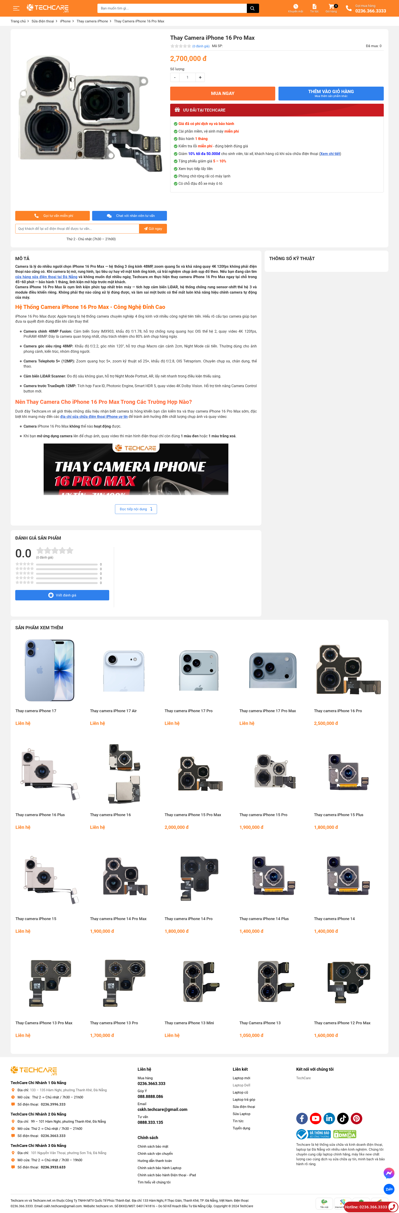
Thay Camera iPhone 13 (260, 1023)
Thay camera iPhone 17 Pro (189, 711)
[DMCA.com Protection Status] (344, 1134)
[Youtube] (315, 1118)
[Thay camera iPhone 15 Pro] (274, 774)
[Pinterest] (356, 1118)
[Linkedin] (329, 1118)
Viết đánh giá (66, 595)
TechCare (303, 1078)
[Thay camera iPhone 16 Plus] (50, 774)
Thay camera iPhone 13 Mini (189, 1023)
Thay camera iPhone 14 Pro (189, 919)
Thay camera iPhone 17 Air (113, 711)
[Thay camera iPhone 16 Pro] (349, 670)
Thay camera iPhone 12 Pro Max (342, 1023)
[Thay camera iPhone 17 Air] (125, 670)
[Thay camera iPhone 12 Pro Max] (349, 982)
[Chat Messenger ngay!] (389, 1173)
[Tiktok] (343, 1118)
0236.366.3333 (370, 11)
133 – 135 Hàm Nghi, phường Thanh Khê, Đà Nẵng (68, 1090)
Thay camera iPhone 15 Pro (263, 815)
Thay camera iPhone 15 (35, 919)
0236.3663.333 (53, 1136)
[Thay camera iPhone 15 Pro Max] (199, 774)
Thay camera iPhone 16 (110, 815)
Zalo (389, 1189)
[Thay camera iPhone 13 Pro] (125, 982)
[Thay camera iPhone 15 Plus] (349, 774)
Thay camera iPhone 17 (35, 711)
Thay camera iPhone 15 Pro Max (193, 815)
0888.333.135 (150, 1122)
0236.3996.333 (53, 1104)
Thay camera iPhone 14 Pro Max (118, 919)
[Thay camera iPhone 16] (125, 774)
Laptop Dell (241, 1085)
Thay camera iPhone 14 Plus (264, 919)
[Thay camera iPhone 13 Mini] (199, 982)
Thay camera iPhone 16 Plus (40, 815)
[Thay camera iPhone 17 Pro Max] (274, 670)
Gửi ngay (155, 229)
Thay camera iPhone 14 (334, 919)
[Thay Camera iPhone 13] (274, 982)
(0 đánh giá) (201, 46)
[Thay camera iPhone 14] (349, 878)
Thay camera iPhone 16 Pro (338, 711)
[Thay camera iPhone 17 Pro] (199, 670)
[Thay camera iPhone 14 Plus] (274, 878)
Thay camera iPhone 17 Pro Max (267, 711)
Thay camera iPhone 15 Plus (338, 815)
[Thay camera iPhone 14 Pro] (199, 878)
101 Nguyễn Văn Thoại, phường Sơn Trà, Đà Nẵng (68, 1153)
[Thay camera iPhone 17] (50, 670)
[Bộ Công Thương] (314, 1134)
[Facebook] (302, 1118)
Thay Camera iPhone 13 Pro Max (44, 1023)
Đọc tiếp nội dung (134, 509)
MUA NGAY (222, 93)
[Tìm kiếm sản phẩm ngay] (253, 8)
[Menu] (16, 8)
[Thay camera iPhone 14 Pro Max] (125, 878)
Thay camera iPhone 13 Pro (114, 1023)
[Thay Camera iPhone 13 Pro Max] (50, 982)
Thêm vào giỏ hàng (331, 93)
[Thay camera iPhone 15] (50, 878)
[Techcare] (47, 8)
